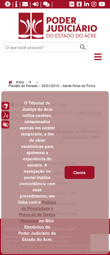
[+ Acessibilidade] (5, 124)
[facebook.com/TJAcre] (79, 4)
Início (19, 81)
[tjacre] (86, 4)
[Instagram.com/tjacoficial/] (94, 4)
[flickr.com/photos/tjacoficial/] (72, 4)
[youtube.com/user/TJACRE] (102, 4)
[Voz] (5, 115)
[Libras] (5, 106)
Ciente (79, 172)
